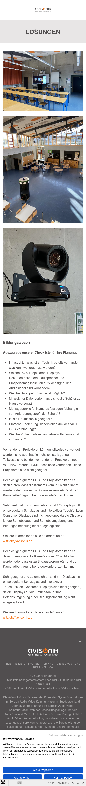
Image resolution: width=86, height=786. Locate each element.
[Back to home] (43, 10)
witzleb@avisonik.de (17, 541)
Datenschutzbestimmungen (65, 735)
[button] (5, 10)
